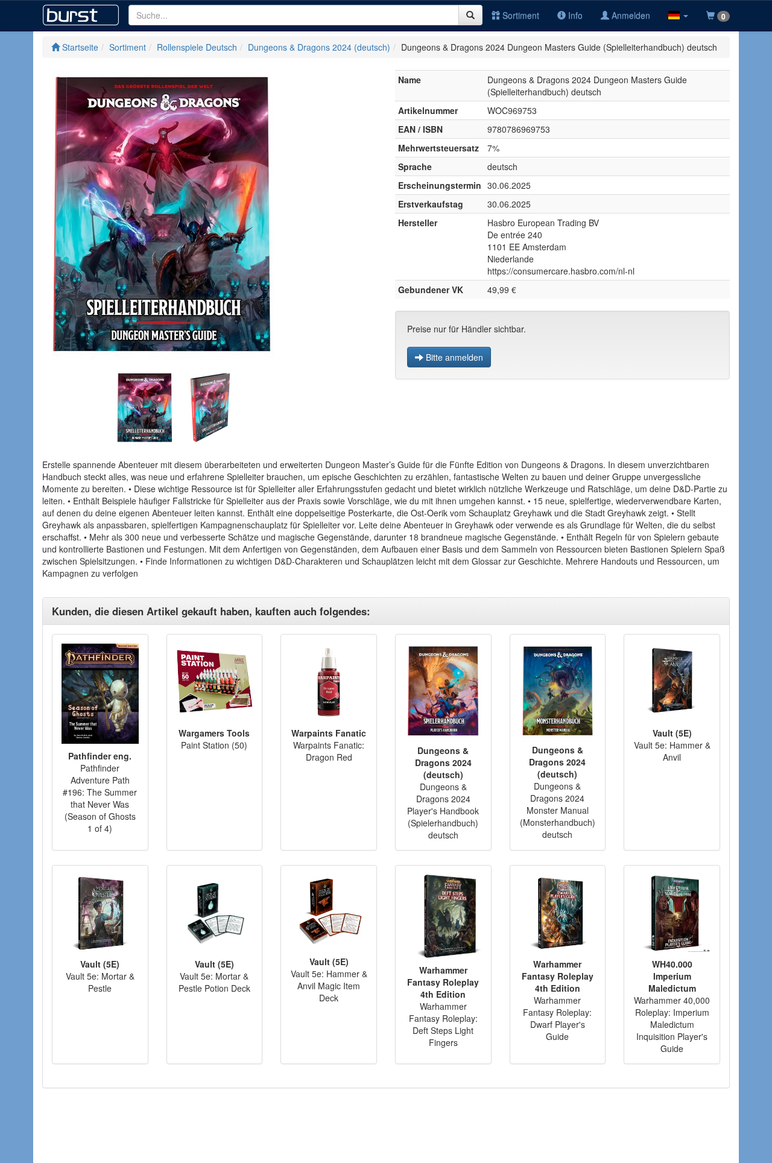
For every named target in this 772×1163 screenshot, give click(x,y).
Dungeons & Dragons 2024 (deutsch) (319, 47)
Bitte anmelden (453, 357)
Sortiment (519, 15)
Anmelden (629, 15)
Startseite (79, 47)
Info (574, 15)
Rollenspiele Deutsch (197, 47)
